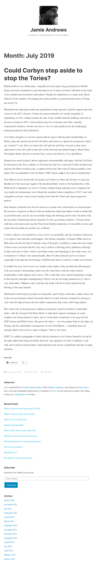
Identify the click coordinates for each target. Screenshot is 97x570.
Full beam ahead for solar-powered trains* (22, 441)
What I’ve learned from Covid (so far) (21, 435)
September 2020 (10, 525)
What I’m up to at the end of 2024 (19, 414)
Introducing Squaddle (13, 424)
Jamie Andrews (48, 30)
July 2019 (8, 546)
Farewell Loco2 (11, 452)
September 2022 (10, 512)
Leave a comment (14, 372)
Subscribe (11, 485)
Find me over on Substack (15, 419)
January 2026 (9, 500)
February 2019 (10, 554)
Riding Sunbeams (56, 387)
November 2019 (10, 533)
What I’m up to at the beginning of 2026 (22, 408)
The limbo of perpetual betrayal (18, 457)
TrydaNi (26, 387)
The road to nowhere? (13, 446)
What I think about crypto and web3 (20, 430)
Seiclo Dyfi (83, 387)
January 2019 (9, 559)
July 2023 (8, 508)
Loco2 (53, 390)
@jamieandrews (20, 394)
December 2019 (10, 529)
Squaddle (37, 387)
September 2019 (10, 538)
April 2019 (8, 550)
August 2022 (9, 517)
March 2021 (9, 521)
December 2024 (10, 504)
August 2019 (9, 542)
